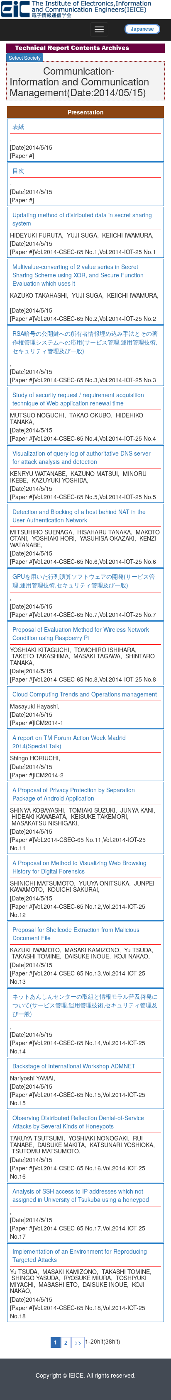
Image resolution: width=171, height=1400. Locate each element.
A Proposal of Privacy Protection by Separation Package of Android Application (73, 794)
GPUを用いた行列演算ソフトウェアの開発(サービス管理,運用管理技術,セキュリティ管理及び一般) (83, 580)
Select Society (25, 57)
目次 (18, 170)
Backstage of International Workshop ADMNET (73, 1066)
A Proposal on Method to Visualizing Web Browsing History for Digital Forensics (79, 867)
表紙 (18, 126)
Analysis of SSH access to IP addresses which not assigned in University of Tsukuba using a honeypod (80, 1195)
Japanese (142, 28)
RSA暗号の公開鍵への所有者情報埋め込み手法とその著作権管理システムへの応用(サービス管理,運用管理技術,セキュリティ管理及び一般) (85, 342)
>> (78, 1342)
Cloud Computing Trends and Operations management (84, 694)
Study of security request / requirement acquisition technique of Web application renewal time (78, 399)
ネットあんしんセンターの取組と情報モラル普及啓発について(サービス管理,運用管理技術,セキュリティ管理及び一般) (85, 1005)
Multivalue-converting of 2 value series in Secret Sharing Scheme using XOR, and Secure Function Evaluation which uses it (78, 274)
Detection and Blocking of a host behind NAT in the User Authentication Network (79, 515)
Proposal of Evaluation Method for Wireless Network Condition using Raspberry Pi (80, 633)
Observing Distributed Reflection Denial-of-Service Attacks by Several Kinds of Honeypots (78, 1122)
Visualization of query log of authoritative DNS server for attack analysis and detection (81, 457)
